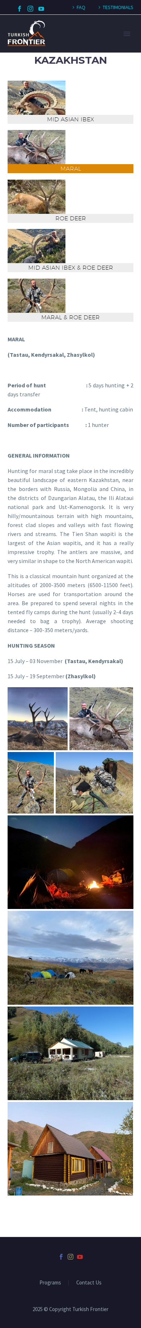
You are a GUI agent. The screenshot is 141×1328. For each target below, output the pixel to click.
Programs (50, 1283)
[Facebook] (19, 9)
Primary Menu (126, 33)
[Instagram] (30, 9)
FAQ (81, 7)
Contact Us (89, 1283)
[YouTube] (41, 9)
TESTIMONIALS (118, 7)
